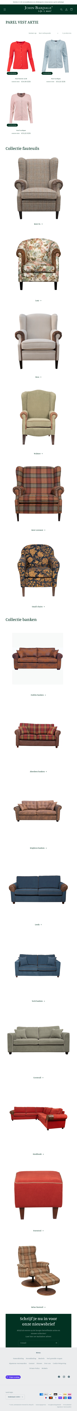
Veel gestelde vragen (54, 1358)
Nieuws (39, 1363)
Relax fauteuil (37, 1307)
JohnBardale (17, 1404)
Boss (37, 377)
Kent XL (37, 224)
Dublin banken (37, 695)
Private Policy (34, 1368)
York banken (37, 1001)
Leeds (37, 924)
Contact (32, 1363)
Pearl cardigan (56, 78)
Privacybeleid (67, 1404)
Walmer (37, 453)
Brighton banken (37, 848)
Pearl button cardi (21, 78)
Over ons (47, 1363)
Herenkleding (31, 1358)
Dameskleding (18, 1358)
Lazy (37, 300)
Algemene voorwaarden (18, 1363)
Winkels (45, 1368)
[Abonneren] (56, 1343)
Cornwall (37, 1077)
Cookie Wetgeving (59, 1363)
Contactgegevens (41, 1404)
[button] (4, 9)
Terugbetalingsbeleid (54, 1404)
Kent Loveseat (37, 530)
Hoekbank (37, 1154)
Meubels (41, 1358)
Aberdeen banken (37, 771)
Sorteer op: (33, 33)
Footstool (37, 1230)
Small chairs (37, 606)
